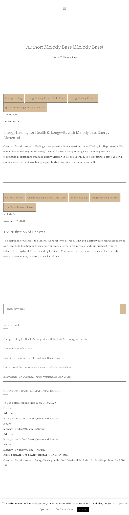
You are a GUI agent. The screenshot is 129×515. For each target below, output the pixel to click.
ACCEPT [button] (83, 509)
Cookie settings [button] (64, 509)
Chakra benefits (14, 197)
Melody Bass (10, 114)
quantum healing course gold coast (25, 107)
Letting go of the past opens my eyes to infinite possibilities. (37, 367)
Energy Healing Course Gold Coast (46, 98)
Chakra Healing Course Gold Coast (46, 197)
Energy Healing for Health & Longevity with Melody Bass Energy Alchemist (45, 339)
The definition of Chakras (24, 232)
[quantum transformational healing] (64, 9)
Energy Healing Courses (83, 98)
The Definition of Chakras (19, 207)
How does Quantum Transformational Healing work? (33, 358)
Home (55, 57)
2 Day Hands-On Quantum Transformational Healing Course (37, 376)
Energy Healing (13, 98)
